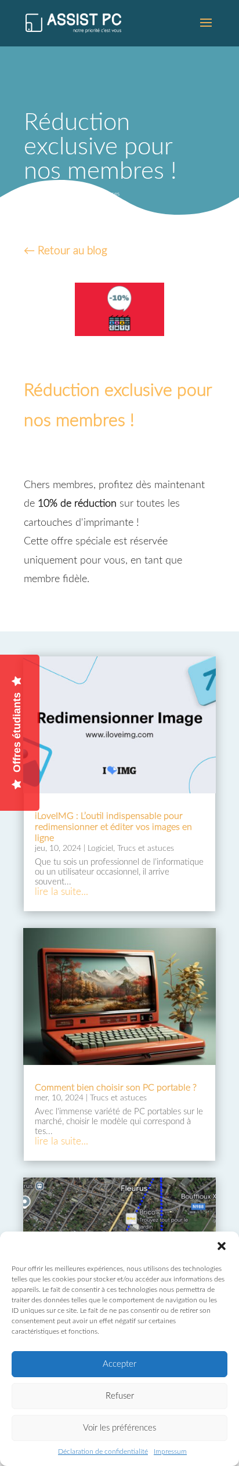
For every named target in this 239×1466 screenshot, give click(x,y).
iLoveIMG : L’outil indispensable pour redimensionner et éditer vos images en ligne (113, 827)
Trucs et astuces (99, 194)
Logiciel (66, 194)
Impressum (170, 1451)
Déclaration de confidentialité (103, 1451)
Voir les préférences (119, 1428)
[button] (221, 1246)
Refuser (120, 1396)
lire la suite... (61, 892)
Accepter (119, 1364)
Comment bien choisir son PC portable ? (116, 1087)
